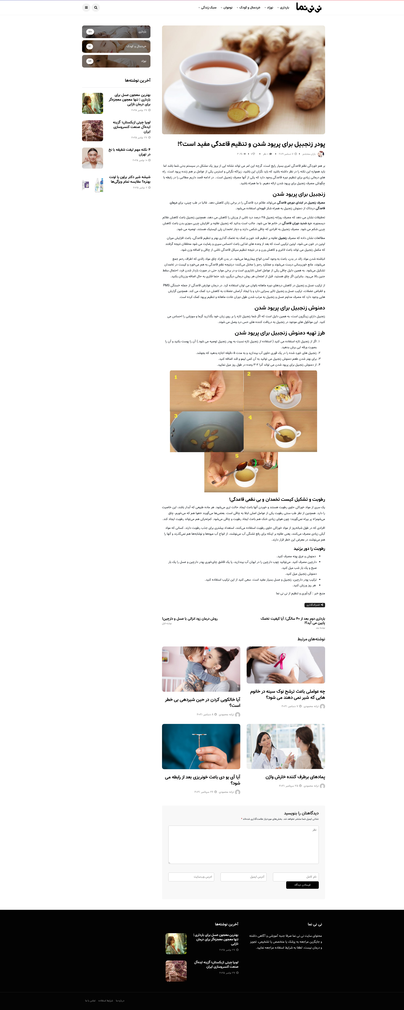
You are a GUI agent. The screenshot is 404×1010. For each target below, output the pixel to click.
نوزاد (270, 7)
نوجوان (228, 7)
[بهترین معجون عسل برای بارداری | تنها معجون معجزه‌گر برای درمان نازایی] (92, 103)
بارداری (284, 7)
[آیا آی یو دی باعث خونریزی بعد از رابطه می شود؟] (201, 746)
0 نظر (265, 154)
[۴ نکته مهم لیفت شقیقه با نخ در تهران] (92, 158)
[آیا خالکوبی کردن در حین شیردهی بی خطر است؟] (201, 669)
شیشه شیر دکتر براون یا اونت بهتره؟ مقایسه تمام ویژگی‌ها (129, 180)
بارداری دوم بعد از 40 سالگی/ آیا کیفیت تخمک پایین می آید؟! (293, 623)
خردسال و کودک (249, 7)
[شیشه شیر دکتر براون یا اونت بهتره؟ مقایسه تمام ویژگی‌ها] (92, 185)
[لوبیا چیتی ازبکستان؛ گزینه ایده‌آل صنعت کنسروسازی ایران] (92, 130)
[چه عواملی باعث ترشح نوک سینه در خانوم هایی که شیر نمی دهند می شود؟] (286, 665)
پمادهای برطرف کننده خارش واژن (295, 777)
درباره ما (120, 1001)
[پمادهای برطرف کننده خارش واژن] (286, 746)
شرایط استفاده (284, 947)
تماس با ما (90, 1001)
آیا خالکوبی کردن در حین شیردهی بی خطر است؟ (202, 703)
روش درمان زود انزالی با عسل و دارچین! (190, 621)
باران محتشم (309, 154)
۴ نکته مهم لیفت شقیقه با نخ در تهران (129, 152)
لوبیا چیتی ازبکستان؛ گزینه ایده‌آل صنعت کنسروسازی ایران (131, 127)
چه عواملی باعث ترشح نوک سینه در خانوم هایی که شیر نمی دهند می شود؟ (287, 694)
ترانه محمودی (226, 715)
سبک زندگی (209, 7)
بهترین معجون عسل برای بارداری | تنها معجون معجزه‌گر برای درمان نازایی (129, 99)
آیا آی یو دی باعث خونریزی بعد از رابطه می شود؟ (202, 780)
